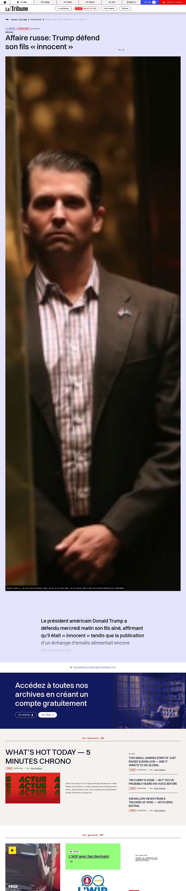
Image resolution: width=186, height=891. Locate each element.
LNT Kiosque (45, 2)
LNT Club (147, 2)
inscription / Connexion (174, 2)
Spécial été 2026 (87, 9)
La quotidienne (63, 9)
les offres (46, 715)
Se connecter (24, 715)
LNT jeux (112, 2)
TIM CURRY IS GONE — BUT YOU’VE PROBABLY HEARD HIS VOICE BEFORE (153, 781)
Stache (9, 768)
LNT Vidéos (68, 2)
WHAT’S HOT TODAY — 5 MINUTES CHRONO (48, 756)
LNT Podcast (90, 2)
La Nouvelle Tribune (16, 8)
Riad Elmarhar (36, 768)
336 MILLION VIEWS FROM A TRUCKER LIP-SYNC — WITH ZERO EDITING (151, 802)
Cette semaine (109, 9)
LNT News (23, 2)
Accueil (14, 19)
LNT (123, 50)
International (36, 19)
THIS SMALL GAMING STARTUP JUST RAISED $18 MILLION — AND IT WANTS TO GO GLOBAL (152, 761)
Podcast (76, 852)
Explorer (125, 9)
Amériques (9, 32)
